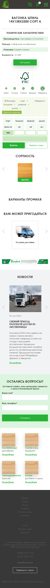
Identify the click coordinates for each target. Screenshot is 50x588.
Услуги (25, 505)
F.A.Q (25, 525)
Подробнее (15, 363)
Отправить (25, 418)
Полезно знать (25, 512)
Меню (46, 4)
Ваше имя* (7, 393)
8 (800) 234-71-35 (25, 553)
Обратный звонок (30, 4)
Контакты (25, 515)
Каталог (25, 498)
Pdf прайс (25, 62)
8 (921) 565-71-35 (25, 556)
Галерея (25, 508)
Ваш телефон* (9, 403)
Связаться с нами (25, 570)
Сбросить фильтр (11, 112)
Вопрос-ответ (25, 529)
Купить (13, 145)
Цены (25, 501)
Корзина (39, 3)
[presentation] (3, 169)
